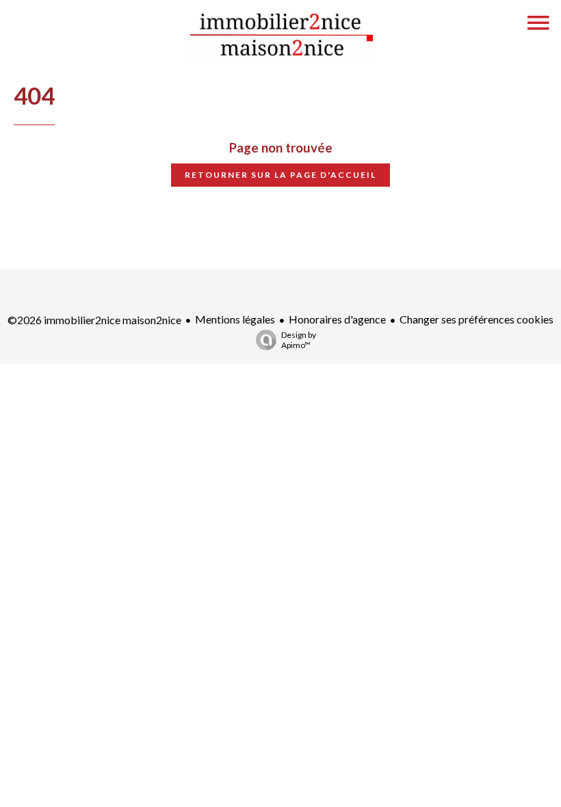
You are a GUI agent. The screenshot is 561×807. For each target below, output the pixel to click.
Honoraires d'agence (337, 319)
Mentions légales (235, 319)
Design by (298, 340)
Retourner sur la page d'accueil (280, 175)
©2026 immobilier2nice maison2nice (94, 319)
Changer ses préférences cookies (476, 319)
